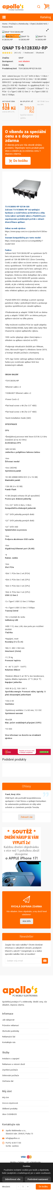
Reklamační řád (8, 1036)
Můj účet (5, 1097)
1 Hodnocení (28, 53)
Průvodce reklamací (10, 1025)
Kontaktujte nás (8, 1042)
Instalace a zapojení (10, 1058)
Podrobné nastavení (38, 1179)
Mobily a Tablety (17, 1162)
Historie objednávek (10, 1103)
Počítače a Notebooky (18, 24)
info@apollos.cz (13, 1138)
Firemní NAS (7, 27)
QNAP (21, 58)
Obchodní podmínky (10, 1031)
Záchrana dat (7, 1081)
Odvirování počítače (10, 1075)
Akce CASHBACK (9, 1114)
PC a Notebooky (34, 1162)
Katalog (45, 17)
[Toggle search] (38, 7)
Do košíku (43, 1186)
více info (27, 921)
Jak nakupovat (8, 1020)
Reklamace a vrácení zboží (13, 1064)
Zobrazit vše (27, 817)
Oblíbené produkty (9, 1108)
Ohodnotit (40, 53)
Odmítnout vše (12, 1179)
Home (4, 24)
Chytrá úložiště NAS (38, 24)
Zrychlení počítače (10, 1070)
